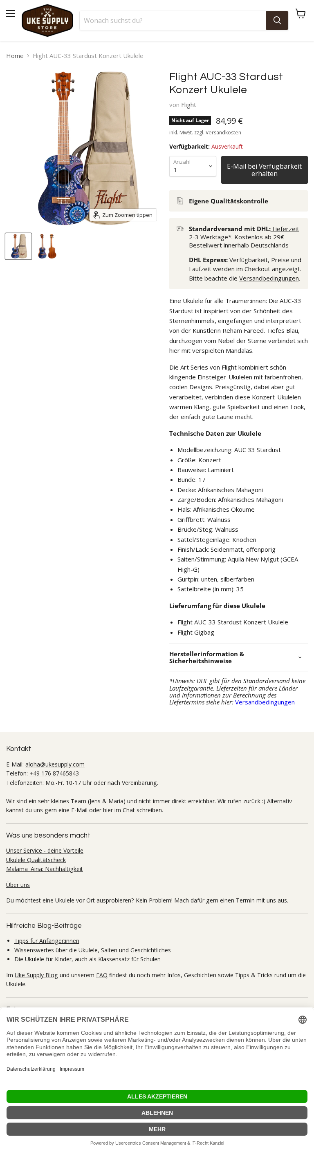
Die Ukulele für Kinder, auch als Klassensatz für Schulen (87, 959)
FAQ (102, 975)
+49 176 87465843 (54, 773)
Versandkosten (223, 132)
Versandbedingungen (269, 278)
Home (15, 55)
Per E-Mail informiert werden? (264, 170)
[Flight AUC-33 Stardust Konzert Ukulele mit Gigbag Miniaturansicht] (18, 246)
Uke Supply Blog (36, 975)
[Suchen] (277, 20)
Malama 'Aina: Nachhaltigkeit (44, 869)
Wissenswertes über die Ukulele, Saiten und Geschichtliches (92, 950)
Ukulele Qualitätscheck (36, 860)
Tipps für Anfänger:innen (46, 941)
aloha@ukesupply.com (55, 764)
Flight (188, 104)
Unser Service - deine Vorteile (44, 850)
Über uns (18, 885)
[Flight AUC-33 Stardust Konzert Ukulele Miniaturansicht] (47, 246)
